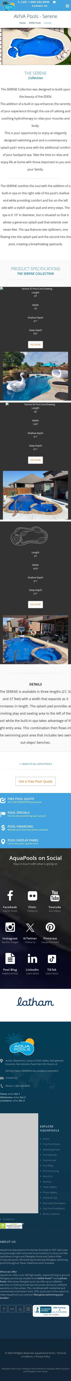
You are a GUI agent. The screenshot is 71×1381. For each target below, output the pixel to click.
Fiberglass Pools (33, 1256)
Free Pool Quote (51, 1144)
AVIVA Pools (35, 22)
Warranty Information (54, 1203)
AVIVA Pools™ (45, 1278)
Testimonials (49, 1160)
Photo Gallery (50, 1192)
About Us (48, 1176)
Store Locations (51, 1213)
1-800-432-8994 (22, 1085)
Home (22, 22)
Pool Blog (48, 1165)
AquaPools (6, 1250)
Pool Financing (51, 1171)
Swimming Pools (51, 1149)
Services (47, 1181)
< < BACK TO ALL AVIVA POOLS (35, 764)
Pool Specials (50, 1154)
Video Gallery (50, 1187)
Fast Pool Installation (54, 1208)
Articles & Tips (50, 1197)
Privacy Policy (42, 1356)
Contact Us (11, 1077)
